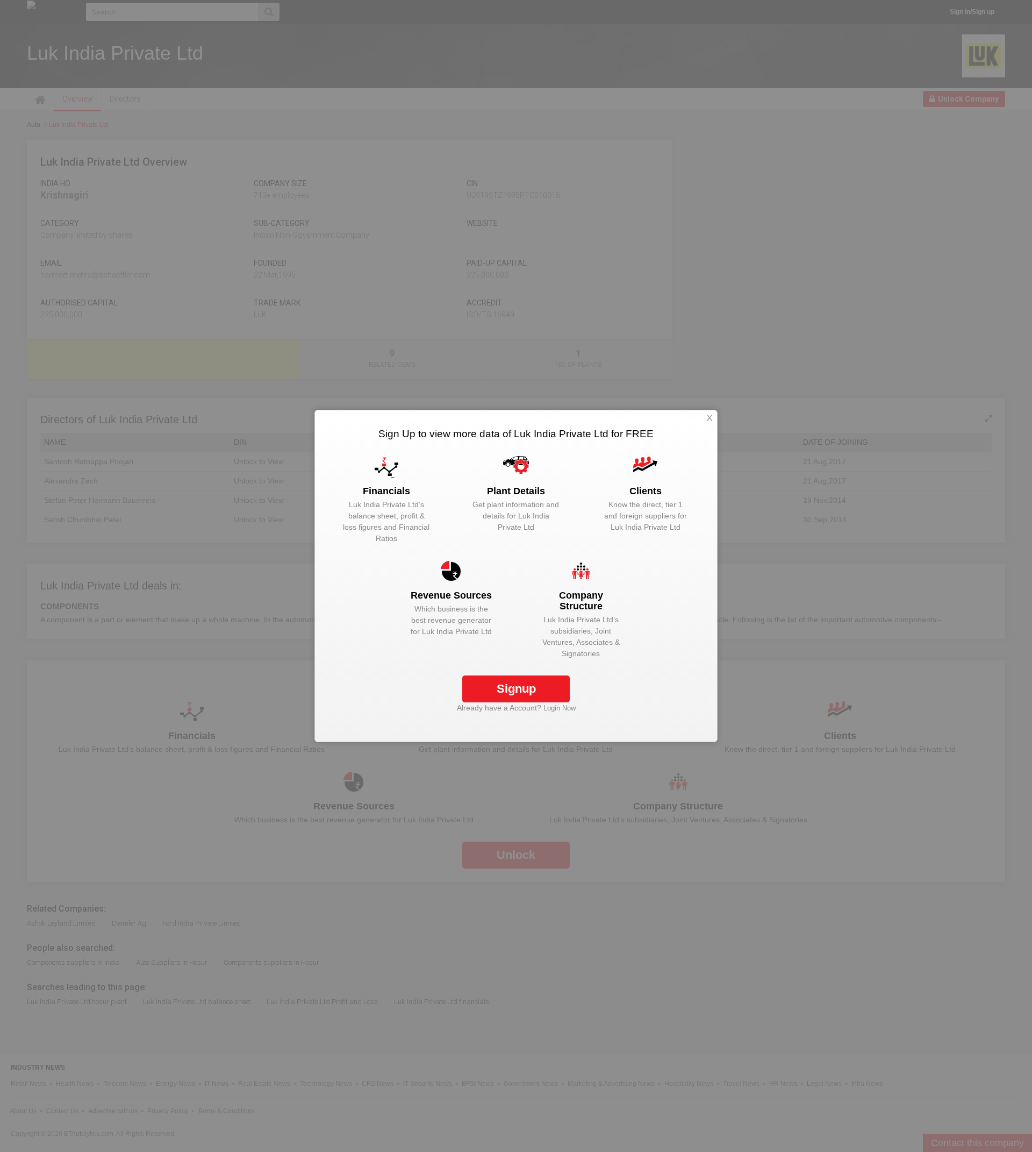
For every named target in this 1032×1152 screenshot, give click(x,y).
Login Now (559, 708)
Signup (516, 688)
